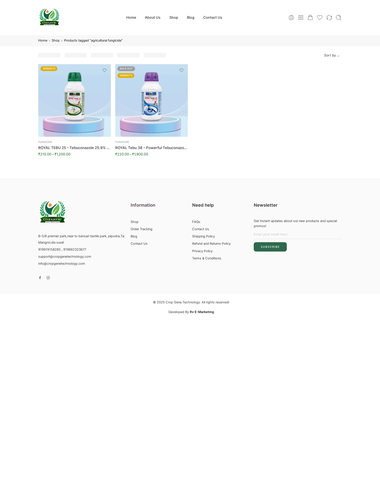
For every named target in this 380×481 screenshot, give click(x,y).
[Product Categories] (301, 18)
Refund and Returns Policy (211, 244)
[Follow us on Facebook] (40, 277)
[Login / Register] (291, 18)
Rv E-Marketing (202, 312)
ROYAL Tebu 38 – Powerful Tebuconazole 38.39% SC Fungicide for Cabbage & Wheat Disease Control (151, 148)
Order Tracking (141, 229)
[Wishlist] (104, 70)
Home (131, 17)
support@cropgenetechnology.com (64, 257)
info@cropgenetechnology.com (61, 264)
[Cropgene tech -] (49, 18)
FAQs (196, 222)
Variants (49, 68)
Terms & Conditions (206, 258)
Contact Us (212, 17)
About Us (153, 17)
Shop (173, 17)
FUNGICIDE (45, 142)
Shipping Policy (203, 236)
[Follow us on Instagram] (48, 278)
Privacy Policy (202, 251)
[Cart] (310, 18)
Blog (190, 17)
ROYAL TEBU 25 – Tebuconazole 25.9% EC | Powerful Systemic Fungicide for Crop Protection (74, 148)
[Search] (339, 18)
